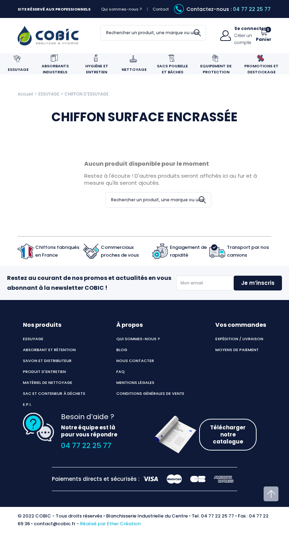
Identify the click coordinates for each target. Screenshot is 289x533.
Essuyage (33, 339)
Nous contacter (135, 360)
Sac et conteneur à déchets (54, 393)
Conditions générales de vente (150, 393)
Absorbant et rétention (49, 350)
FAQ (120, 371)
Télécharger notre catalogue (228, 434)
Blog (121, 350)
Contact (161, 9)
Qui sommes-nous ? (121, 9)
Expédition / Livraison (239, 339)
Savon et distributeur (47, 360)
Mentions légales (135, 382)
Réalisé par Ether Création (110, 523)
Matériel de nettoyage (47, 382)
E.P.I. (27, 404)
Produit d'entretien (44, 371)
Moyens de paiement (237, 350)
